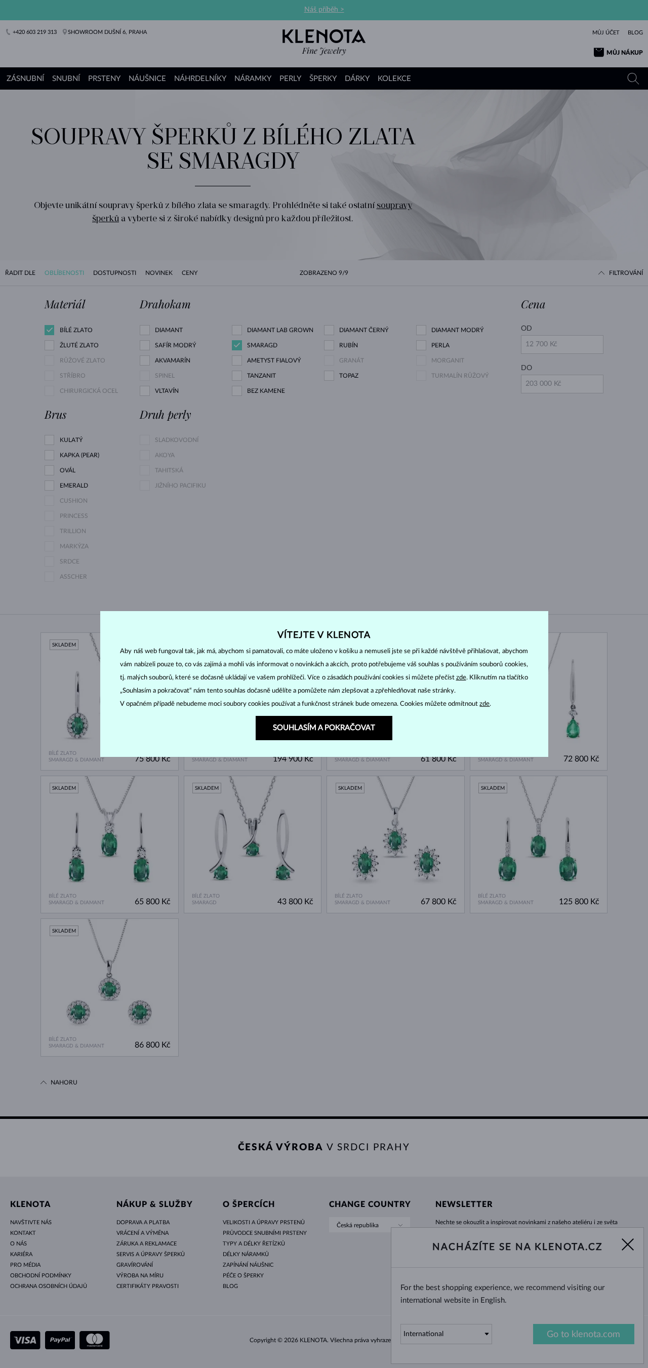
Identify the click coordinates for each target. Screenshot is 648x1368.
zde (461, 677)
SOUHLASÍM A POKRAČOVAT (324, 728)
